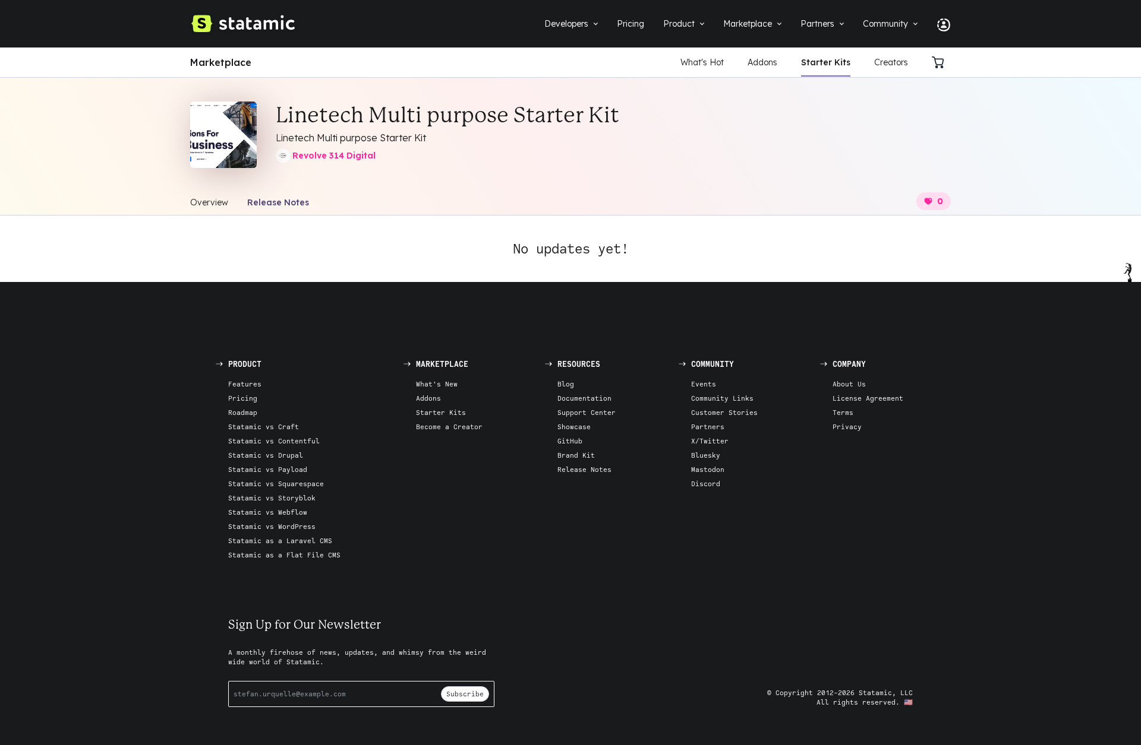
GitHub (569, 440)
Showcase (574, 426)
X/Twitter (710, 440)
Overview (209, 202)
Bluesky (705, 455)
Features (244, 383)
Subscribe (465, 693)
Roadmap (242, 412)
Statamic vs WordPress (272, 526)
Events (703, 383)
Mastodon (707, 469)
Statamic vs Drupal (265, 455)
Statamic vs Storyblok (272, 497)
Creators (891, 62)
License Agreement (868, 398)
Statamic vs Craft (263, 426)
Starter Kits (825, 62)
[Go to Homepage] (242, 23)
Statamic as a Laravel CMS (280, 540)
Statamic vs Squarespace (276, 483)
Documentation (584, 398)
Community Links (722, 398)
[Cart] (941, 62)
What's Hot (702, 62)
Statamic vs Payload (267, 469)
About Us (849, 383)
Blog (565, 383)
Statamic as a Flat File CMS (284, 554)
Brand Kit (576, 455)
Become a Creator (449, 426)
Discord (705, 483)
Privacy (847, 426)
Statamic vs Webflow (267, 512)
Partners (707, 426)
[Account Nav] (939, 23)
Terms (843, 412)
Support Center (586, 412)
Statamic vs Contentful (274, 440)
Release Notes (278, 202)
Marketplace (220, 62)
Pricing (242, 398)
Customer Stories (724, 412)
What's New (437, 383)
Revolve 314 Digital (334, 155)
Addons (762, 62)
